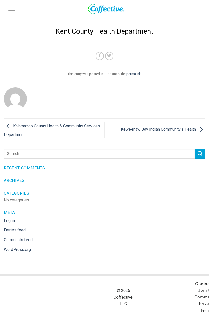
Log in (9, 220)
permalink (133, 74)
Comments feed (18, 239)
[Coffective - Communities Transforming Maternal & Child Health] (108, 9)
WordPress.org (17, 249)
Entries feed (15, 230)
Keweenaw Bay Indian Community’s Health (159, 129)
